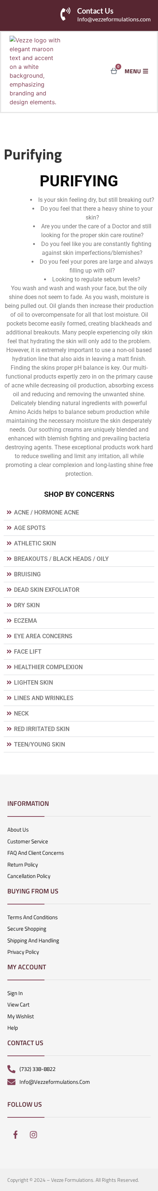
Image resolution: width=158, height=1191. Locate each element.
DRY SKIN (27, 605)
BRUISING (27, 574)
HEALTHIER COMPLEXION (48, 667)
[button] (79, 512)
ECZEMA (25, 620)
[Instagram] (33, 1135)
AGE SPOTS (30, 527)
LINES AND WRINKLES (43, 698)
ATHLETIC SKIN (35, 543)
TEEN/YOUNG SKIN (39, 744)
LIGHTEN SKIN (33, 682)
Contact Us (95, 10)
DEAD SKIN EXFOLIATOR (46, 589)
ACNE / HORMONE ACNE (46, 512)
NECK (21, 713)
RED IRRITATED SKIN (41, 729)
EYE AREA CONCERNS (43, 636)
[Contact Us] (65, 14)
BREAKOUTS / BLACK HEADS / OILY (61, 558)
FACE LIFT (28, 651)
